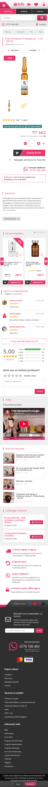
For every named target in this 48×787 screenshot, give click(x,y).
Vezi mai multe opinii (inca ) (25, 341)
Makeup (24, 11)
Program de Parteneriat (13, 741)
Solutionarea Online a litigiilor (15, 717)
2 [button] (36, 232)
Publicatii (7, 759)
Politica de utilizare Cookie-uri (15, 706)
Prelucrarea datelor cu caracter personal (19, 702)
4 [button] (40, 232)
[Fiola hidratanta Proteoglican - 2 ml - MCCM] (9, 105)
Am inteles (30, 784)
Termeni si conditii (11, 698)
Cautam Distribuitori (12, 755)
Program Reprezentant (13, 744)
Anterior (14, 50)
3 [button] (38, 232)
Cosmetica (8, 11)
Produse (8, 32)
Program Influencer (11, 748)
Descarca (37, 522)
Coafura (40, 11)
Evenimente (9, 733)
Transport (8, 674)
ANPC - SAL (8, 713)
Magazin (7, 762)
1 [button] (34, 232)
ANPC (6, 709)
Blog (6, 730)
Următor (33, 50)
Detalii (18, 784)
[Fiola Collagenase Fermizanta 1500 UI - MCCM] (35, 260)
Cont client (8, 737)
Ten (31, 32)
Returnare (8, 678)
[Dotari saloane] (19, 4)
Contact (42, 24)
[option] (13, 261)
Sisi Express (8, 766)
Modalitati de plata (11, 682)
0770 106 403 (29, 646)
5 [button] (42, 232)
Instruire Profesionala (12, 751)
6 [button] (44, 232)
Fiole (40, 32)
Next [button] (46, 261)
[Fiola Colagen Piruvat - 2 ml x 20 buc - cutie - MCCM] (13, 260)
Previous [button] (2, 261)
